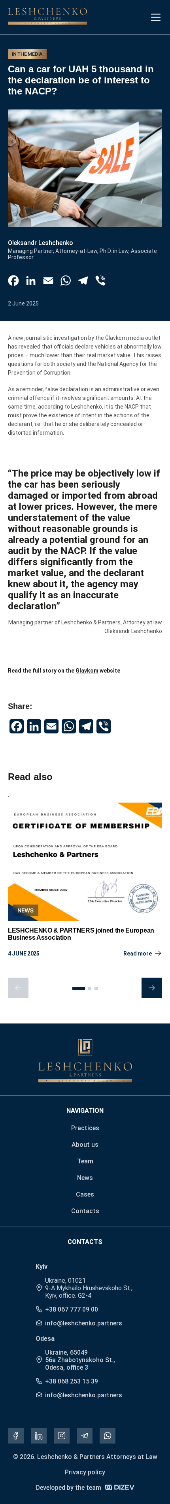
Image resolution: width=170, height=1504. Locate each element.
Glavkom (87, 670)
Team (85, 1161)
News (85, 1178)
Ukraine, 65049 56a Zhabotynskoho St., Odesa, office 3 (80, 1360)
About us (85, 1144)
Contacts (85, 1211)
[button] (78, 988)
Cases (85, 1194)
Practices (85, 1128)
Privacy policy (85, 1472)
